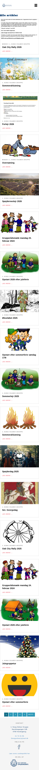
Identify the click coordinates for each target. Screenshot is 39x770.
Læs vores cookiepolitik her (19, 753)
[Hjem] (7, 5)
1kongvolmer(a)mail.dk (19, 738)
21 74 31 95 (19, 736)
